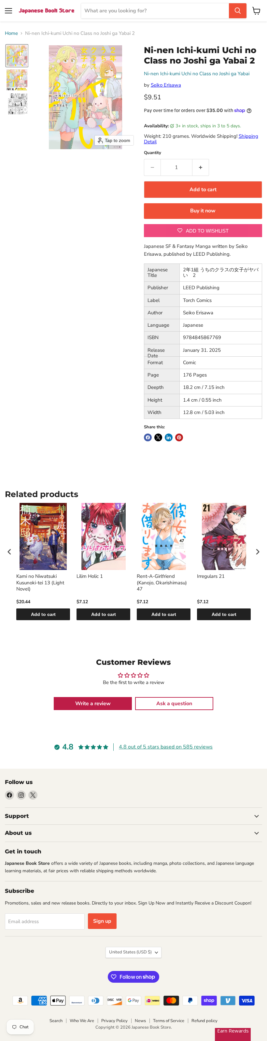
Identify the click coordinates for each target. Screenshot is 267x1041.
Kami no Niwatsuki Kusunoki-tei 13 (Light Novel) (40, 582)
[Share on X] (158, 437)
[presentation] (9, 552)
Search (56, 1021)
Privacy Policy (114, 1021)
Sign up (102, 921)
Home (11, 33)
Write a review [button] (93, 703)
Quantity (152, 152)
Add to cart (43, 614)
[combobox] (155, 10)
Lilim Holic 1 (90, 576)
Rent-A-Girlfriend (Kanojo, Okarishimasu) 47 (162, 582)
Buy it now (203, 210)
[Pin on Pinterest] (179, 437)
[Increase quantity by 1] (200, 167)
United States (130, 952)
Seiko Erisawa (166, 85)
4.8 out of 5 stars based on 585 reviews (166, 746)
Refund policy (204, 1021)
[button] (17, 56)
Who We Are (82, 1021)
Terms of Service (168, 1021)
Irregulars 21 (211, 576)
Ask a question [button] (174, 703)
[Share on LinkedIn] (169, 437)
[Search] (237, 10)
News (140, 1021)
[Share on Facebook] (148, 437)
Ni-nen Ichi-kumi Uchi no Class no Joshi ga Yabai (196, 73)
